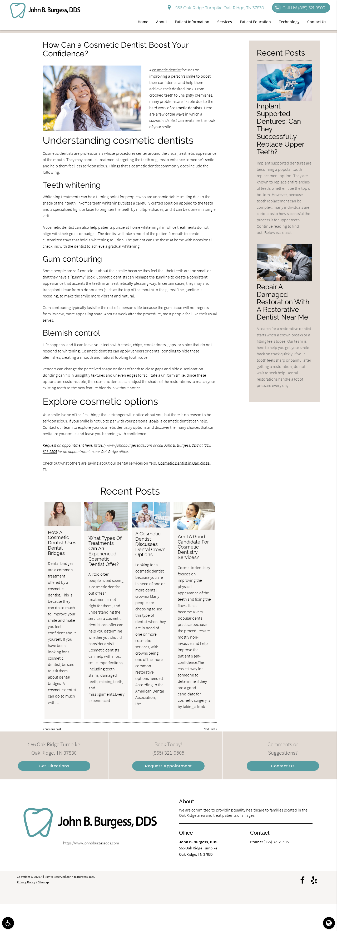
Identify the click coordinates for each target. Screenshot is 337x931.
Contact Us (316, 21)
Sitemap (43, 882)
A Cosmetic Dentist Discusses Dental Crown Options (150, 544)
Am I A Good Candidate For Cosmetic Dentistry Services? (193, 547)
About (161, 21)
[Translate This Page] (329, 923)
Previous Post (52, 729)
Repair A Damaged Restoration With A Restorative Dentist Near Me (283, 302)
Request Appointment (168, 765)
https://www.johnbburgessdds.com (123, 445)
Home (143, 21)
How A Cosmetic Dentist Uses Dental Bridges (62, 543)
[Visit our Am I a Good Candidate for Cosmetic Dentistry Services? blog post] (194, 516)
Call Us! (304, 7)
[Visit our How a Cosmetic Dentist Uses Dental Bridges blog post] (62, 514)
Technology (289, 21)
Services (224, 21)
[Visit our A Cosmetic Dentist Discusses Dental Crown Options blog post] (151, 514)
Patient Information (192, 21)
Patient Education (255, 21)
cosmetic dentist (166, 69)
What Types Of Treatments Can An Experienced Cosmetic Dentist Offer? (105, 551)
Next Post (209, 729)
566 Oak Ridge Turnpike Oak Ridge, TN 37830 (218, 7)
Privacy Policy (26, 882)
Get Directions (54, 765)
